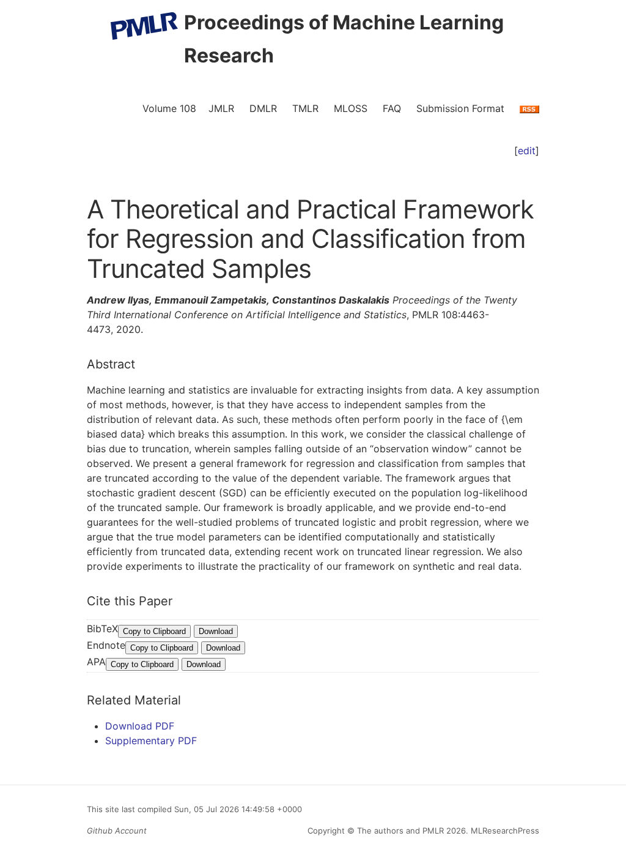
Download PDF (139, 726)
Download (216, 631)
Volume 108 (169, 108)
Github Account (117, 830)
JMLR (221, 108)
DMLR (263, 108)
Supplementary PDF (151, 740)
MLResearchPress (503, 830)
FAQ (392, 108)
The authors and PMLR (400, 830)
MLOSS (350, 108)
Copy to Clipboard (154, 631)
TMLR (305, 108)
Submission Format (460, 108)
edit (527, 150)
